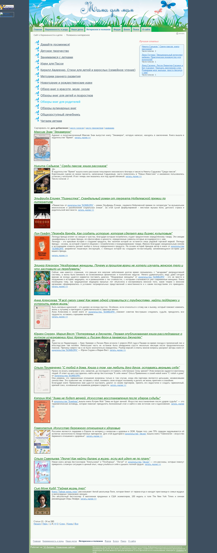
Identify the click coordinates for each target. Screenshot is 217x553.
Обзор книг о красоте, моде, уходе (65, 89)
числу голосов (77, 128)
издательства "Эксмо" (139, 462)
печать (181, 33)
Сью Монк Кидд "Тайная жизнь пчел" (60, 488)
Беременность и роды (53, 541)
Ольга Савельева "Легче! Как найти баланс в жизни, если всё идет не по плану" (92, 458)
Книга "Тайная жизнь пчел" (65, 491)
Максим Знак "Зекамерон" (52, 132)
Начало (37, 524)
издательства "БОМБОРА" (81, 205)
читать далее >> (83, 137)
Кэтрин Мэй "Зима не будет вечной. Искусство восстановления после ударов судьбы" (97, 398)
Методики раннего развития (61, 76)
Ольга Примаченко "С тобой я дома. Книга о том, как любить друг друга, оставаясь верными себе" (107, 367)
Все (76, 524)
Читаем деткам (51, 121)
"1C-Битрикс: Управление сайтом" (59, 547)
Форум (108, 541)
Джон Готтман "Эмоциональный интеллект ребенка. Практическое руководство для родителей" (162, 57)
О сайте (132, 541)
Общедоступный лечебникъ (60, 114)
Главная (37, 541)
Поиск (123, 541)
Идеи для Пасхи (52, 63)
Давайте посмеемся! (55, 44)
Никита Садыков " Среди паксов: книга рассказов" (70, 166)
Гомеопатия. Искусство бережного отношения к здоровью (77, 428)
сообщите (180, 550)
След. (62, 524)
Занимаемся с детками (57, 57)
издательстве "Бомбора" (66, 401)
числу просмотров (94, 128)
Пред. (45, 524)
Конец (70, 524)
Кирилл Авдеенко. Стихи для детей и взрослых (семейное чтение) (88, 70)
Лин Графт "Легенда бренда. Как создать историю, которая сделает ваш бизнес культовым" (103, 233)
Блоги (116, 541)
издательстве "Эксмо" (135, 434)
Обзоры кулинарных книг (58, 108)
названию (109, 128)
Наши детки (71, 541)
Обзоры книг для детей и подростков (67, 95)
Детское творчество (55, 51)
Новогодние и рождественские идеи (66, 82)
